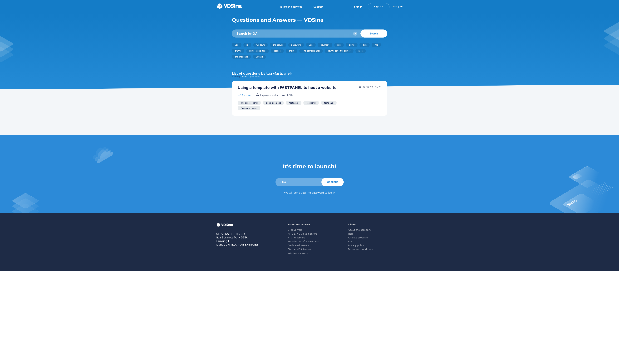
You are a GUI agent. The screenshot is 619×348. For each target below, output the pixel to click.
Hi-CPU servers (296, 237)
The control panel (311, 51)
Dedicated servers (298, 245)
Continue (332, 182)
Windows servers (298, 253)
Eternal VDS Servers (299, 249)
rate (361, 51)
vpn (311, 45)
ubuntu (259, 57)
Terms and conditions (360, 249)
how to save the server (339, 51)
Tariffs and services (291, 6)
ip (247, 45)
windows (260, 45)
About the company (359, 229)
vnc (376, 45)
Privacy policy (356, 245)
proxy (291, 51)
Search (374, 33)
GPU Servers (295, 229)
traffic (238, 51)
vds (236, 45)
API (350, 241)
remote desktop (257, 51)
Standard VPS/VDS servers (303, 241)
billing (351, 45)
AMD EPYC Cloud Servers (302, 233)
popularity (255, 76)
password (296, 45)
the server (278, 45)
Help (351, 233)
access (277, 51)
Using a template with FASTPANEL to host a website (287, 88)
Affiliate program (358, 237)
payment (325, 45)
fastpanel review (249, 108)
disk (365, 45)
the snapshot (241, 57)
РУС (395, 7)
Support (318, 6)
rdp (339, 45)
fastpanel (293, 103)
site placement (273, 103)
